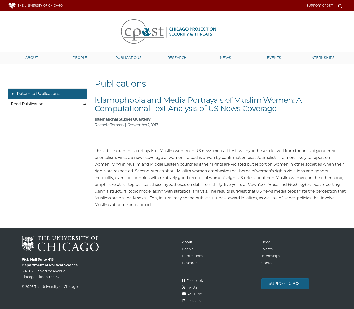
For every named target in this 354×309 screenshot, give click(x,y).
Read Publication (27, 104)
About (31, 57)
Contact (268, 263)
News (225, 57)
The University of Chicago (97, 244)
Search (340, 6)
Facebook (194, 280)
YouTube (194, 294)
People (80, 57)
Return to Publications (38, 93)
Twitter (193, 287)
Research (177, 57)
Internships (322, 57)
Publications (128, 57)
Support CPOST (320, 5)
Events (274, 57)
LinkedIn (193, 301)
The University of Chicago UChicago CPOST (177, 31)
